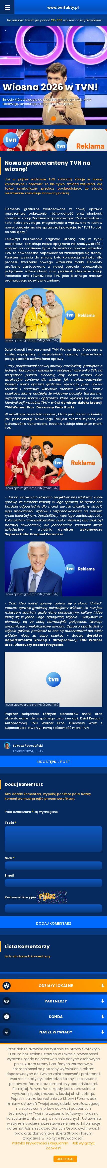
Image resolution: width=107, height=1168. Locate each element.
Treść (9, 823)
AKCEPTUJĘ (65, 1159)
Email (9, 875)
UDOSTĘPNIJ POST (53, 761)
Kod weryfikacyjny (20, 897)
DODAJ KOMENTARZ (53, 923)
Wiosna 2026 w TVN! (50, 87)
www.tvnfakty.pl (63, 7)
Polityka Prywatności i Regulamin (40, 1143)
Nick (8, 858)
